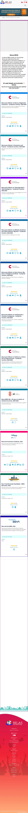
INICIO (3, 17)
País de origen (14, 750)
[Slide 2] (15, 14)
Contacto (15, 733)
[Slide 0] (10, 14)
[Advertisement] (14, 36)
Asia (14, 757)
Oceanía (14, 761)
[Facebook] (24, 2)
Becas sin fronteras (14, 730)
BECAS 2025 (14, 769)
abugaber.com (24, 812)
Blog (14, 776)
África (14, 754)
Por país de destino (14, 742)
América (14, 756)
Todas (14, 739)
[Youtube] (26, 2)
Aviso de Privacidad (15, 811)
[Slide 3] (17, 14)
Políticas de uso (22, 811)
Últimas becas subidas (14, 765)
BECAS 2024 (14, 770)
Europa (14, 759)
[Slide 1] (13, 14)
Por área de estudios (14, 741)
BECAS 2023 (14, 772)
